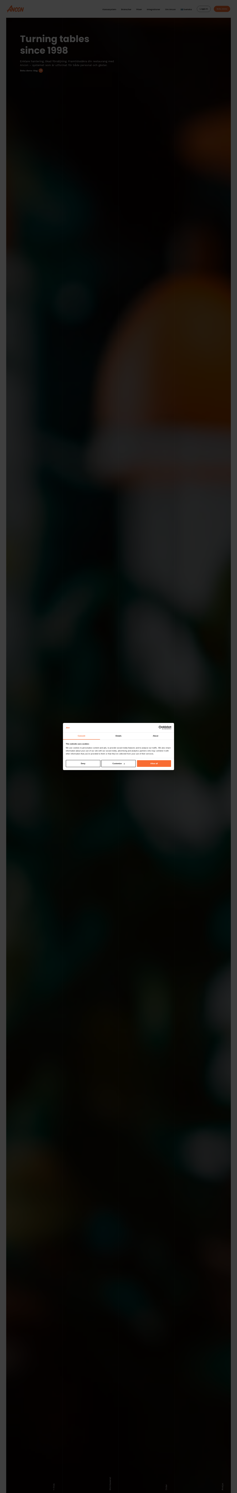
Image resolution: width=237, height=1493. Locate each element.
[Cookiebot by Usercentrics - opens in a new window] (160, 728)
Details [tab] (119, 736)
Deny (83, 763)
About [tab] (155, 736)
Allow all (154, 763)
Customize (117, 763)
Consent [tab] (81, 736)
